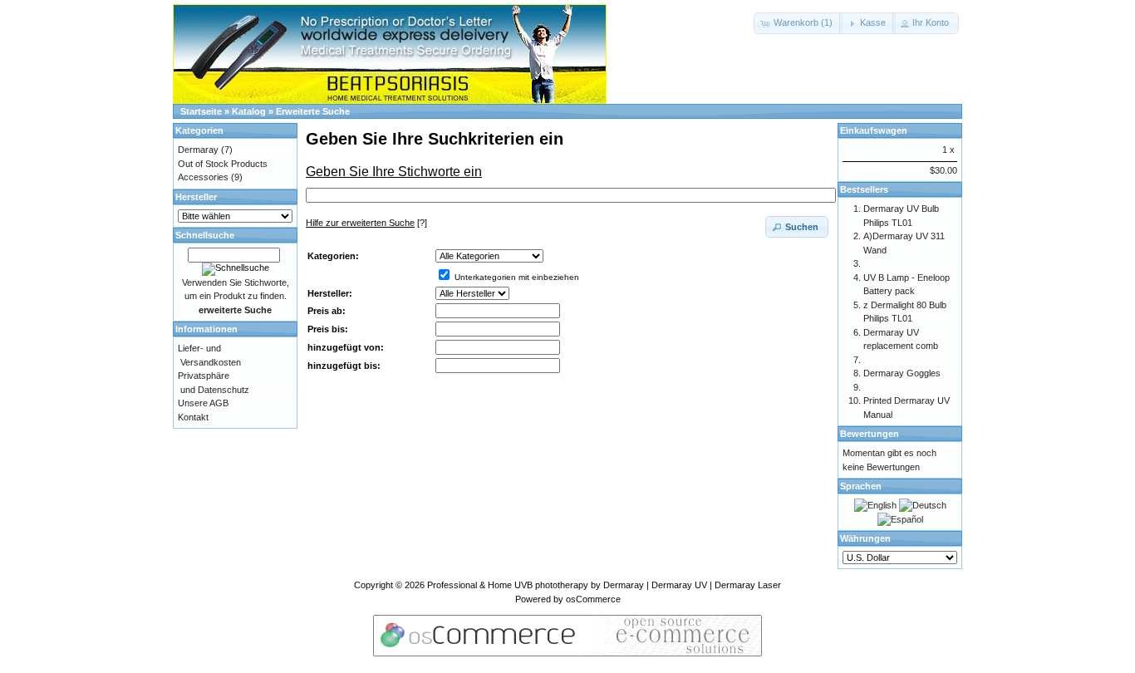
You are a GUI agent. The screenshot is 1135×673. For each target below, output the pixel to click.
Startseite (201, 111)
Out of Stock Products (223, 164)
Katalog (249, 111)
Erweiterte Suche (313, 111)
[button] (798, 23)
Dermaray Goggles (902, 373)
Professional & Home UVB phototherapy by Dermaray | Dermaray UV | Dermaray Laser (604, 585)
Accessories (203, 177)
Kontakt (193, 417)
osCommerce (593, 599)
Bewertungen (869, 434)
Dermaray (198, 150)
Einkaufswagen (873, 130)
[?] (366, 223)
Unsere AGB (203, 403)
